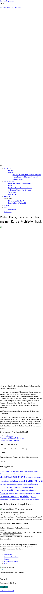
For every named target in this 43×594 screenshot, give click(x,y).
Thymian (29, 493)
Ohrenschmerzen (5, 490)
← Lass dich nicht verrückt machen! (12, 438)
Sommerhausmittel (13, 493)
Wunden (33, 497)
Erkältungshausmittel (30, 477)
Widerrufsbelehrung (11, 561)
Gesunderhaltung (11, 481)
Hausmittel (30, 480)
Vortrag (38, 493)
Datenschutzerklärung (11, 557)
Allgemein (9, 436)
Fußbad (2, 481)
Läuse (15, 487)
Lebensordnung (6, 487)
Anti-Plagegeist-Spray (16, 472)
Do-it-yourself (24, 474)
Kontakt (6, 559)
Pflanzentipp (24, 490)
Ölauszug (35, 499)
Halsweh (21, 481)
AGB (5, 563)
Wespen (17, 497)
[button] (0, 5)
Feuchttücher (38, 477)
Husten (3, 484)
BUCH (18, 474)
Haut (40, 481)
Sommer (4, 493)
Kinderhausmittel (27, 484)
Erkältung (19, 476)
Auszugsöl (27, 472)
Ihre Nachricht (5, 537)
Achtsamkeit (4, 472)
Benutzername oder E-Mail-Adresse (12, 573)
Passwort (3, 579)
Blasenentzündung (11, 474)
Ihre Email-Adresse (6, 532)
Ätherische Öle (27, 499)
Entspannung (7, 477)
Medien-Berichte (29, 487)
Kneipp (34, 484)
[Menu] (1, 165)
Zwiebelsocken (18, 499)
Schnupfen (32, 490)
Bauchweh (3, 474)
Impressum (8, 555)
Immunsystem (10, 484)
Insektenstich (18, 484)
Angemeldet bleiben (9, 583)
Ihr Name (3, 528)
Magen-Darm (20, 487)
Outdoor (15, 490)
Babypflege (34, 472)
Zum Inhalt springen (7, 1)
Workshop (25, 496)
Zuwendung (4, 499)
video (34, 493)
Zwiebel (11, 499)
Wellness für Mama (7, 497)
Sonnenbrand (23, 493)
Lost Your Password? (7, 591)
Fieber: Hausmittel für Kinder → (11, 440)
